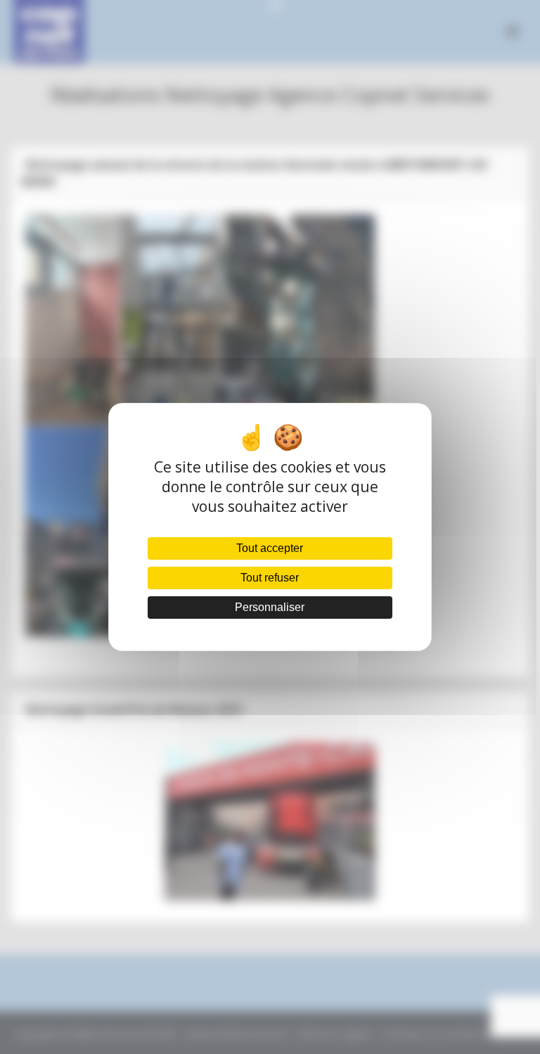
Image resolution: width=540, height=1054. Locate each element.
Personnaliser (269, 607)
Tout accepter (269, 548)
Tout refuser (269, 578)
